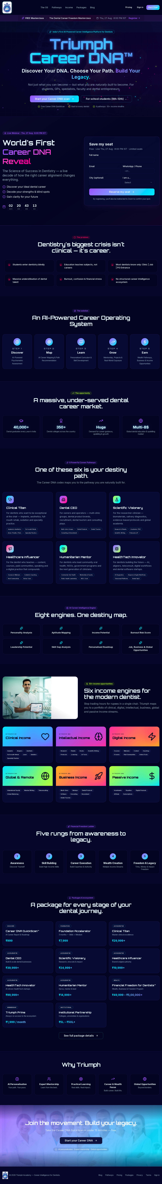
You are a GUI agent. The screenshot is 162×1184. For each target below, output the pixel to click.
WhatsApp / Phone (132, 166)
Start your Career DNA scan (52, 98)
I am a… (127, 177)
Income (69, 7)
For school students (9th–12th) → (106, 98)
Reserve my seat (119, 191)
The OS (44, 7)
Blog (92, 7)
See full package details (79, 1035)
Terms (148, 1175)
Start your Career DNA (79, 1140)
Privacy (140, 1175)
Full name (94, 155)
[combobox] (139, 182)
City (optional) (96, 177)
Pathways (57, 7)
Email (92, 166)
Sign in (140, 7)
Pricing (128, 7)
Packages (81, 7)
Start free (153, 7)
